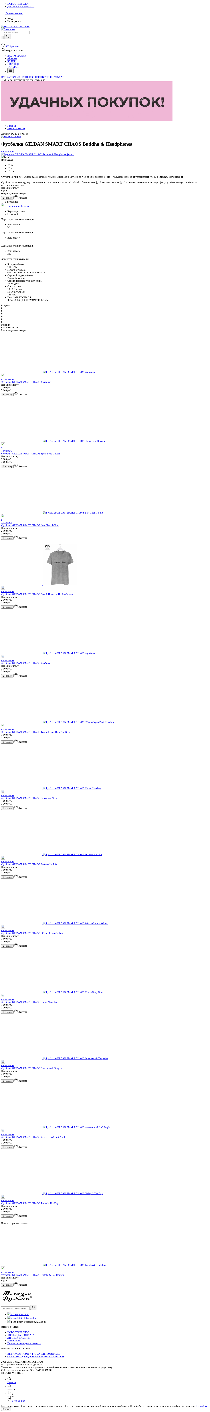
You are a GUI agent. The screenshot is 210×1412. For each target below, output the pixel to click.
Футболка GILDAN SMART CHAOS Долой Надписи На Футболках (37, 594)
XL (13, 171)
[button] (3, 42)
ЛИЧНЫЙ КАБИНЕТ (19, 1337)
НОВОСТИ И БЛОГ (18, 1332)
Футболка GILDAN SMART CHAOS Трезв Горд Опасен (31, 453)
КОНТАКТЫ (14, 1340)
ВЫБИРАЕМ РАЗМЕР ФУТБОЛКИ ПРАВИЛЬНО (34, 1353)
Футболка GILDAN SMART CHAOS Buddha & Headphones (32, 1275)
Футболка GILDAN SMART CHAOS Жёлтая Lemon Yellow (32, 933)
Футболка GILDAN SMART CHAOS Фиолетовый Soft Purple (33, 1137)
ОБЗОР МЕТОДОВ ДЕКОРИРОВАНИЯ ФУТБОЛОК (35, 1356)
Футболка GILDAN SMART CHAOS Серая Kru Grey (29, 798)
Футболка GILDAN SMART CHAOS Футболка (26, 382)
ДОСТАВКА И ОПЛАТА (20, 1335)
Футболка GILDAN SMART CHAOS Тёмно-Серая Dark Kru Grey (35, 732)
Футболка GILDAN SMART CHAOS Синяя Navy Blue (30, 1002)
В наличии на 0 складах (18, 206)
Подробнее (201, 1406)
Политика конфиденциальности (24, 1343)
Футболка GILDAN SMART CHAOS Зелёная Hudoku (29, 864)
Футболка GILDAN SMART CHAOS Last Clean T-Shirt (30, 525)
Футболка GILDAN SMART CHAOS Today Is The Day (29, 1203)
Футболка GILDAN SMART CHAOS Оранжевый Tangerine (32, 1068)
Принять (6, 1409)
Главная (11, 125)
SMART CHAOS (16, 128)
